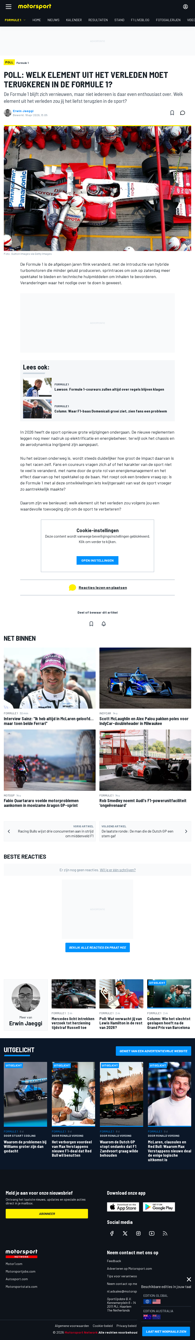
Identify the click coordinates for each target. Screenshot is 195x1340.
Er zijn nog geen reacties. (97, 869)
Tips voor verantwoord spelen (128, 1276)
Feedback (114, 1261)
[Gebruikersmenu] (185, 6)
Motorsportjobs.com (20, 1271)
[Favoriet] (172, 113)
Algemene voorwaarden (72, 1326)
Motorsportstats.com (21, 1286)
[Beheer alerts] (103, 624)
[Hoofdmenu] (8, 6)
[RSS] (165, 1233)
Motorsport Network (81, 1332)
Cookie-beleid (103, 1326)
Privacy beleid (126, 1326)
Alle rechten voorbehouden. (120, 1332)
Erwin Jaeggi (23, 111)
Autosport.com (17, 1279)
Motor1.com (14, 1264)
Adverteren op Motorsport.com (129, 1268)
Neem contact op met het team (129, 1284)
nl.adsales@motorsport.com (127, 1291)
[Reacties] (184, 113)
